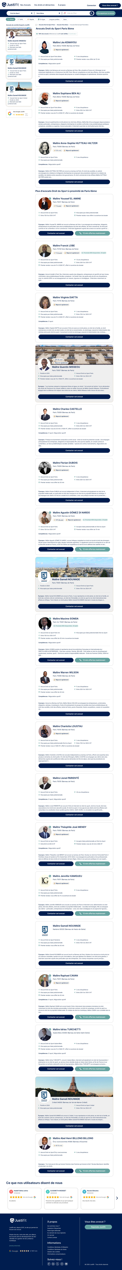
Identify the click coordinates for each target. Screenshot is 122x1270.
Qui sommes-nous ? (53, 1226)
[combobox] (20, 13)
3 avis (59, 206)
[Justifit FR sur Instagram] (62, 1264)
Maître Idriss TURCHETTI (67, 1029)
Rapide (32, 19)
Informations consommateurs (56, 1254)
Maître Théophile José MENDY (69, 827)
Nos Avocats (25, 5)
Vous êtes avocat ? (110, 5)
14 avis (59, 253)
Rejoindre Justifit (98, 1227)
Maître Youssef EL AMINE (67, 198)
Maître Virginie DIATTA (65, 297)
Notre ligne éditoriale (53, 1230)
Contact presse (52, 1237)
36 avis (60, 520)
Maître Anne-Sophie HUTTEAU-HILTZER (75, 143)
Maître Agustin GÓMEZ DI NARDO (71, 512)
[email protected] (14, 1245)
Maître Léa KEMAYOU (65, 42)
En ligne (42, 19)
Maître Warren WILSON (66, 672)
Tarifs (21, 19)
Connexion (91, 5)
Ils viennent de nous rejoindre (56, 1233)
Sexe (65, 19)
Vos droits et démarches (44, 5)
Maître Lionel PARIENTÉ (66, 778)
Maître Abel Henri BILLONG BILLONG (73, 1138)
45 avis (60, 359)
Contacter (74, 81)
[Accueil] (37, 25)
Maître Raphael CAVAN (65, 975)
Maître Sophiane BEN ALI (66, 93)
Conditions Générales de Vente (56, 1249)
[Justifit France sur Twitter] (58, 1264)
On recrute (50, 1235)
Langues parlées (54, 19)
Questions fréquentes (54, 1228)
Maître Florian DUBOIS (65, 462)
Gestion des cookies (53, 1251)
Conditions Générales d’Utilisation (57, 1247)
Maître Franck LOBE (64, 245)
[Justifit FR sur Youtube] (67, 1264)
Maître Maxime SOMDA (65, 618)
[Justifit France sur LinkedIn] (53, 1264)
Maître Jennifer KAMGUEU (67, 876)
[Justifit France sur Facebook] (49, 1264)
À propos (62, 5)
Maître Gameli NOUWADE (66, 579)
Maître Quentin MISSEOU (66, 367)
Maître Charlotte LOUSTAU (68, 726)
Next (117, 1198)
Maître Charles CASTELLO (67, 409)
